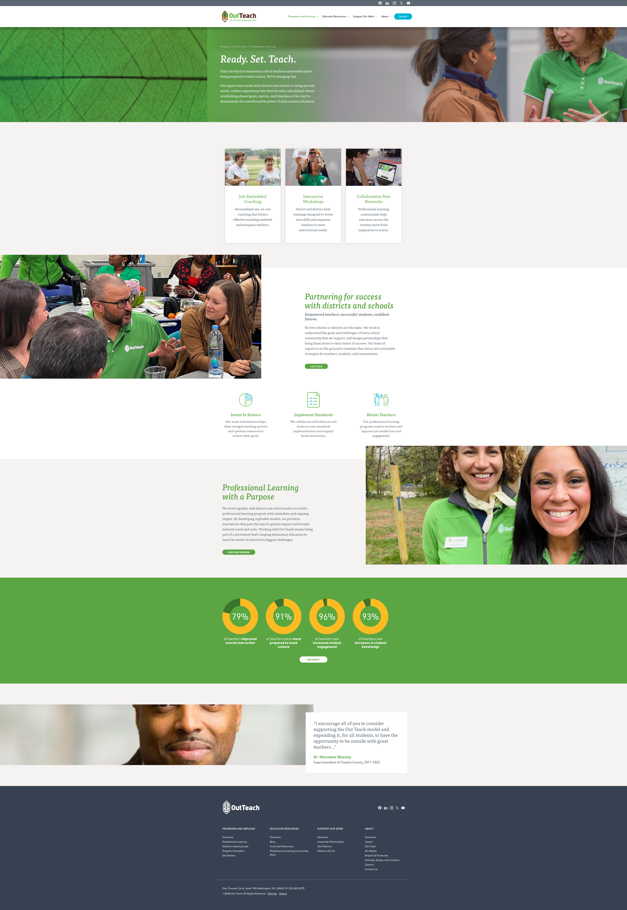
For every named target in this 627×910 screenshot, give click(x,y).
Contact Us (371, 869)
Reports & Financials (376, 855)
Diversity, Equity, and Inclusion (382, 860)
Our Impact (313, 659)
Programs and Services (302, 16)
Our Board (371, 851)
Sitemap (272, 893)
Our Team (370, 846)
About (385, 16)
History (283, 893)
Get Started (228, 855)
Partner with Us (326, 851)
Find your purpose (239, 552)
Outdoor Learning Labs (235, 846)
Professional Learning (234, 842)
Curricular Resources (282, 846)
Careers (369, 865)
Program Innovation (233, 851)
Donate (403, 16)
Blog (272, 842)
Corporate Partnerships (330, 842)
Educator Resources (334, 16)
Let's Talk (316, 366)
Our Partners (324, 846)
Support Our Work (364, 16)
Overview (227, 837)
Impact (369, 842)
